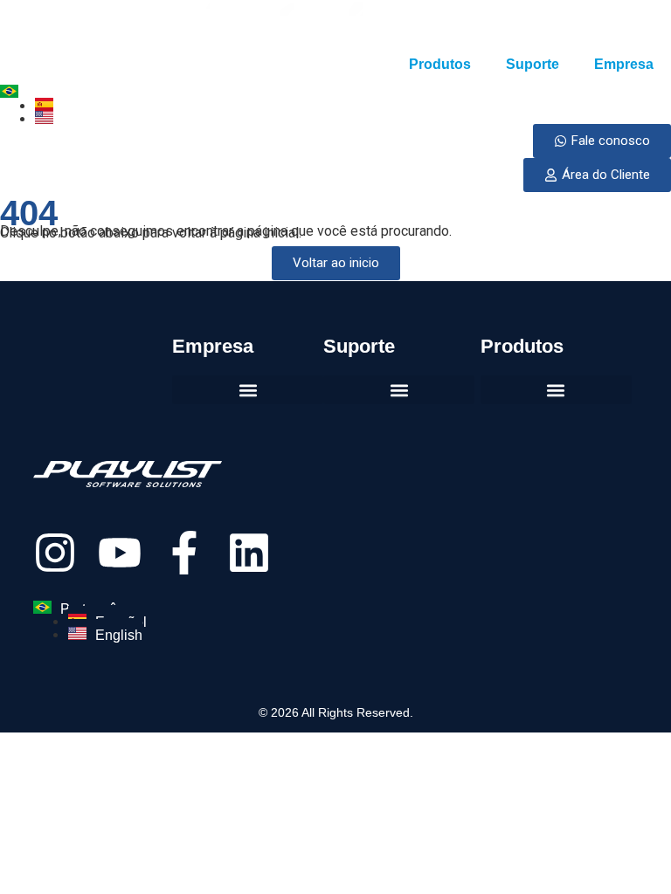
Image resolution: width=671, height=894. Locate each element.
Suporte (532, 64)
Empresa (624, 64)
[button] (556, 389)
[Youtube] (120, 552)
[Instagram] (55, 552)
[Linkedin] (249, 552)
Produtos (440, 64)
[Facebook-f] (184, 552)
